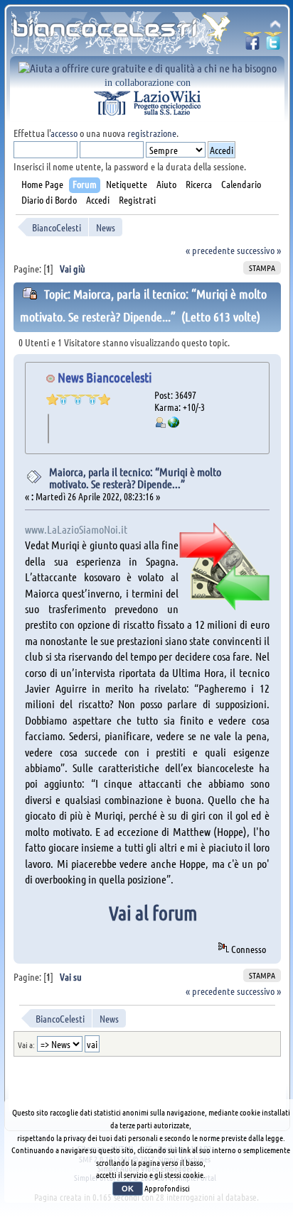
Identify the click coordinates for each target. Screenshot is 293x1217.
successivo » (259, 249)
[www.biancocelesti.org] (173, 423)
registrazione (151, 132)
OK (128, 1188)
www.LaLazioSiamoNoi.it (76, 529)
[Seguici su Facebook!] (252, 45)
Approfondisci (167, 1188)
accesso (64, 132)
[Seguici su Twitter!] (273, 45)
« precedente (210, 249)
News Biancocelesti (105, 377)
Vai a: (26, 1044)
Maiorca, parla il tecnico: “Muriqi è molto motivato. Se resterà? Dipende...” (135, 478)
